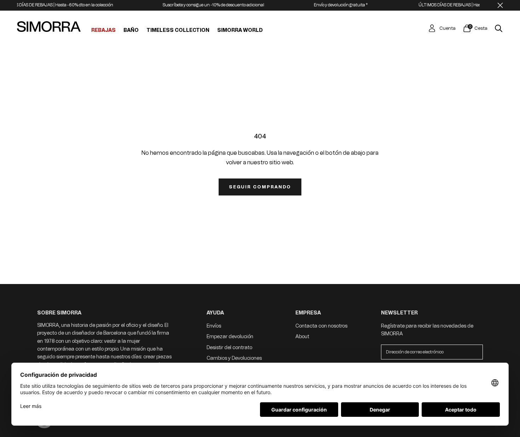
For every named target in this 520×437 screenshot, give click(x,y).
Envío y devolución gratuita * (331, 4)
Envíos (214, 326)
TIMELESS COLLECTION (177, 30)
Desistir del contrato (229, 348)
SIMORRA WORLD (240, 30)
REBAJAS (103, 30)
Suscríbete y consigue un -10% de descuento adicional (203, 4)
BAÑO (131, 30)
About (302, 337)
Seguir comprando (260, 187)
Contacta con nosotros (321, 326)
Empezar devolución (230, 337)
